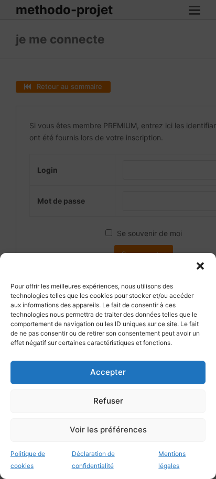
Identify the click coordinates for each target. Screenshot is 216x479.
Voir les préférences (108, 430)
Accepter (108, 372)
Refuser (108, 401)
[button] (200, 266)
